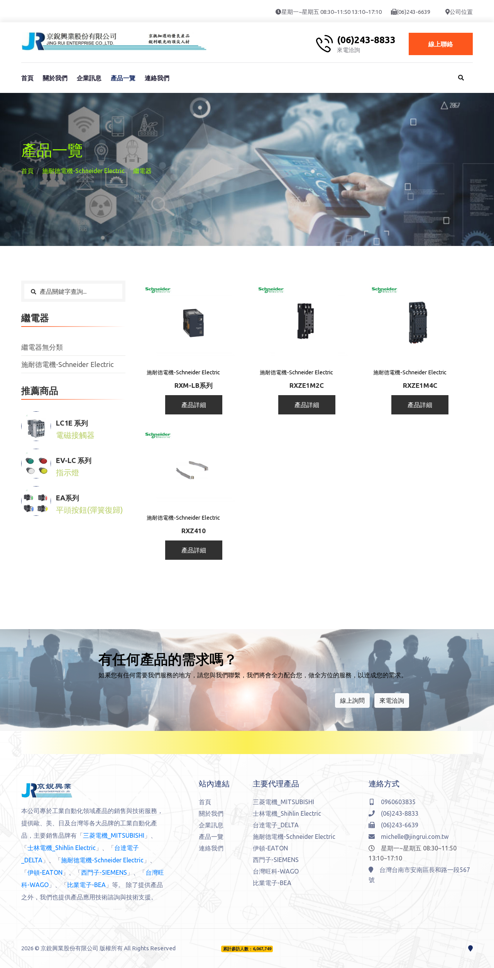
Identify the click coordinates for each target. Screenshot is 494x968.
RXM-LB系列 (193, 385)
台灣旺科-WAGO (276, 871)
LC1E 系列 (72, 423)
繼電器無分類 (42, 347)
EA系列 (67, 498)
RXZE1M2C (306, 385)
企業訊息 (89, 77)
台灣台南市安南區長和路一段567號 (419, 874)
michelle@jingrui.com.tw (414, 836)
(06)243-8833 (366, 40)
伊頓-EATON (45, 872)
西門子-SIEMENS (104, 872)
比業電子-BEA (86, 884)
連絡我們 (157, 77)
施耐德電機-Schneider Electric (83, 170)
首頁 (27, 77)
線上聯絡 (440, 43)
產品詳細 (193, 404)
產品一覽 (123, 77)
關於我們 (55, 77)
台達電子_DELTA (276, 825)
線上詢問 (352, 700)
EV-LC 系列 (73, 460)
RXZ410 (193, 530)
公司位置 (461, 11)
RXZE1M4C (420, 385)
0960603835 (398, 801)
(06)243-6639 (413, 11)
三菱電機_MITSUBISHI (113, 835)
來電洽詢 (391, 700)
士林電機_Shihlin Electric (61, 847)
